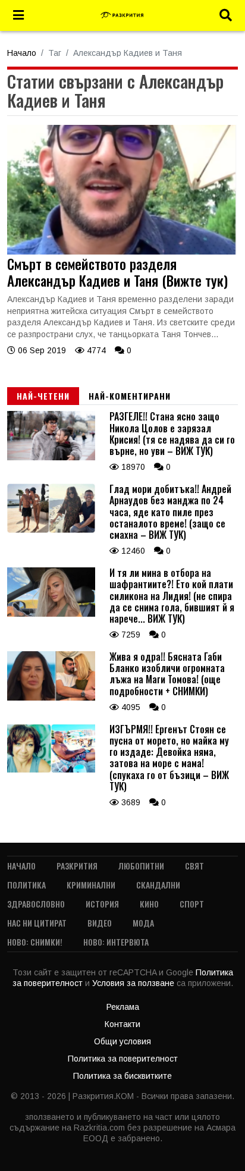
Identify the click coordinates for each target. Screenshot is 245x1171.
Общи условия (122, 1041)
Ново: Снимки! (34, 941)
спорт (192, 903)
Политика (26, 884)
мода (143, 922)
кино (149, 903)
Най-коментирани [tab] (130, 396)
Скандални (158, 884)
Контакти (122, 1024)
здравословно (36, 903)
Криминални (91, 884)
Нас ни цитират (37, 922)
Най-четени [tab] (43, 396)
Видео (99, 922)
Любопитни (141, 865)
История (102, 903)
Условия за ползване (134, 983)
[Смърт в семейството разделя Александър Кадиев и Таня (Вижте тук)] (122, 251)
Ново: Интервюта (116, 941)
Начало (21, 53)
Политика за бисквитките (122, 1076)
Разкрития (77, 865)
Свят (194, 865)
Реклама (122, 1007)
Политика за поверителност (123, 1058)
